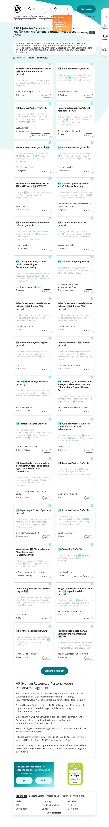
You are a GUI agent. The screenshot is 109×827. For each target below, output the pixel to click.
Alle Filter (89, 16)
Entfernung (42, 58)
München (72, 801)
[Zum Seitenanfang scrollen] (101, 810)
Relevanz (20, 58)
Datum (31, 58)
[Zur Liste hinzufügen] (50, 64)
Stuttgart (72, 805)
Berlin (19, 801)
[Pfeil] (29, 16)
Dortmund (73, 808)
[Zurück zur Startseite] (17, 10)
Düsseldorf (21, 808)
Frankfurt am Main (51, 805)
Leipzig (45, 808)
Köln (18, 805)
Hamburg (46, 801)
